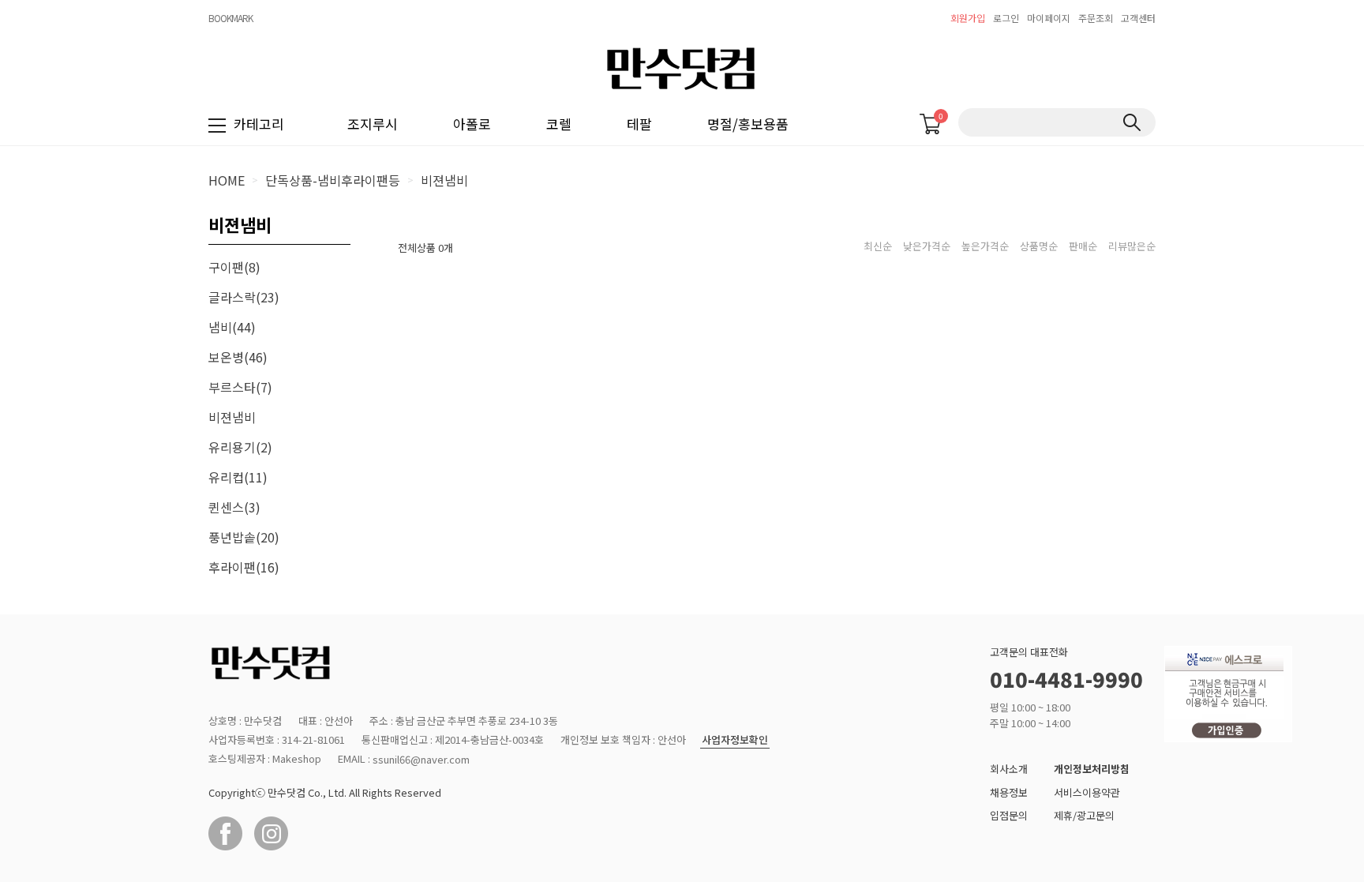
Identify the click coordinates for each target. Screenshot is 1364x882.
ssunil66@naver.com (421, 759)
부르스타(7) (240, 387)
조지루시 (372, 123)
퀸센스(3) (234, 507)
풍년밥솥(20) (243, 537)
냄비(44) (232, 327)
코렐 (558, 123)
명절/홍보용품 (748, 123)
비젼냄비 (444, 180)
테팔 (639, 123)
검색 (1131, 122)
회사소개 (1009, 768)
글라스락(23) (243, 297)
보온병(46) (238, 357)
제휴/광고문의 (1084, 815)
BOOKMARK (230, 17)
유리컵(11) (238, 477)
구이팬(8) (234, 267)
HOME (226, 180)
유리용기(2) (240, 447)
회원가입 (967, 17)
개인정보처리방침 (1092, 768)
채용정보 (1009, 792)
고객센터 (1138, 17)
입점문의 (1009, 815)
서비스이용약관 (1087, 792)
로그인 (1006, 17)
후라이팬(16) (243, 567)
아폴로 (472, 123)
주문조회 (1095, 17)
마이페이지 (1048, 17)
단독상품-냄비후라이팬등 (332, 180)
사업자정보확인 (735, 740)
